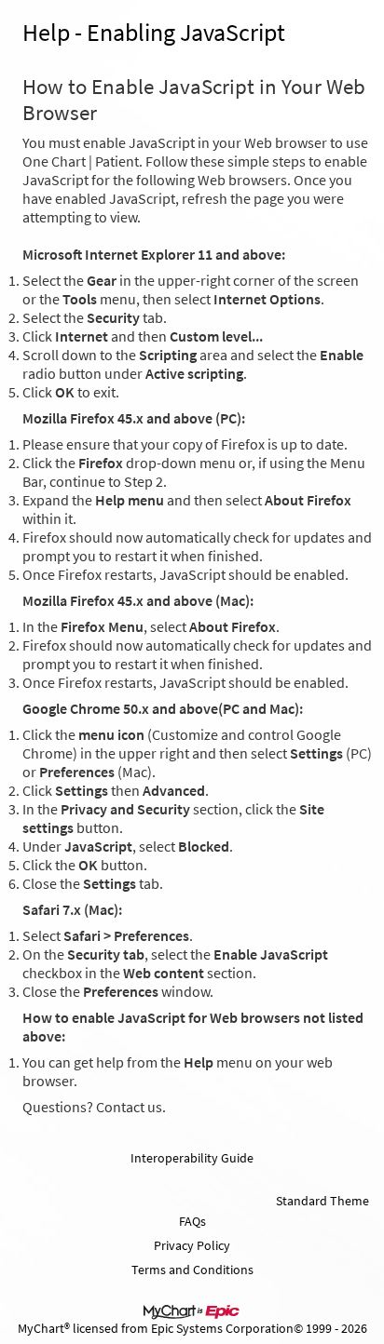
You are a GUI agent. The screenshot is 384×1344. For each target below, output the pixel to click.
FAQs (192, 1221)
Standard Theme (322, 1200)
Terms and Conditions (192, 1269)
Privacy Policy (192, 1245)
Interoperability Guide (192, 1157)
